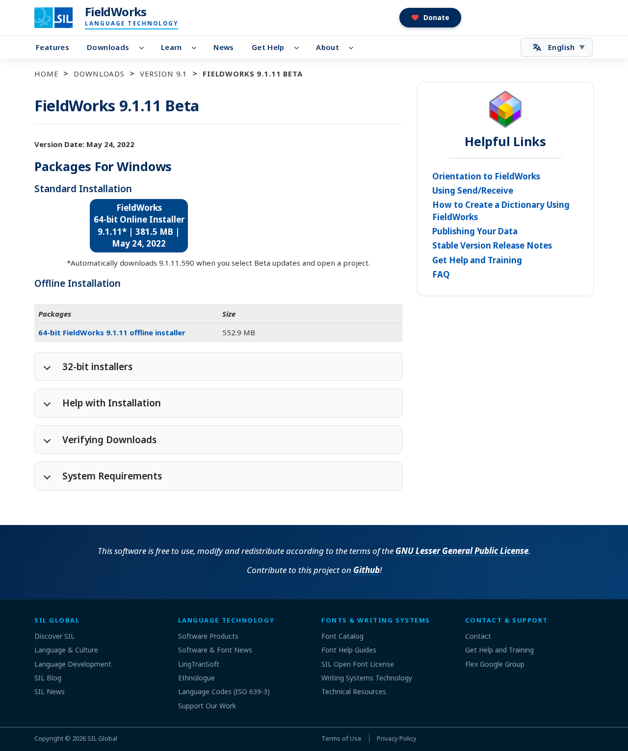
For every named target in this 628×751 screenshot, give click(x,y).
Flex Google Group (494, 664)
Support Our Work (207, 705)
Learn (171, 47)
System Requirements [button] (112, 476)
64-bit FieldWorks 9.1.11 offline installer (111, 332)
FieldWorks (116, 12)
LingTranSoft (198, 664)
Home (46, 73)
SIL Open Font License (357, 664)
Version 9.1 (163, 73)
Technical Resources (353, 691)
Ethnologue (196, 677)
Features (52, 47)
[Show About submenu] (354, 47)
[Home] (59, 17)
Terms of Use (341, 738)
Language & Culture (66, 649)
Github (366, 570)
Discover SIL (54, 636)
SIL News (49, 691)
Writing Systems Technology (366, 677)
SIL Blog (47, 677)
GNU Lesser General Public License (461, 550)
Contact (478, 636)
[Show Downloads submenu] (144, 47)
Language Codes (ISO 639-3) (224, 691)
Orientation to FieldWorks (486, 176)
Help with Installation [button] (111, 403)
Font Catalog (342, 636)
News (223, 47)
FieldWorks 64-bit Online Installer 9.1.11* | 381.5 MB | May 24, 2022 (138, 225)
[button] (430, 17)
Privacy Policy (397, 738)
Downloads (108, 47)
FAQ (441, 274)
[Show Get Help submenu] (299, 47)
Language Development (72, 664)
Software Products (208, 636)
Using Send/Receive (472, 190)
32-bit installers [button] (97, 366)
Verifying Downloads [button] (109, 439)
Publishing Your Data (475, 231)
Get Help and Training (477, 260)
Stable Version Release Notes (492, 245)
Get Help (268, 47)
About (327, 47)
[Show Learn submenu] (197, 47)
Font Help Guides (348, 649)
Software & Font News (215, 649)
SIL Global (102, 738)
